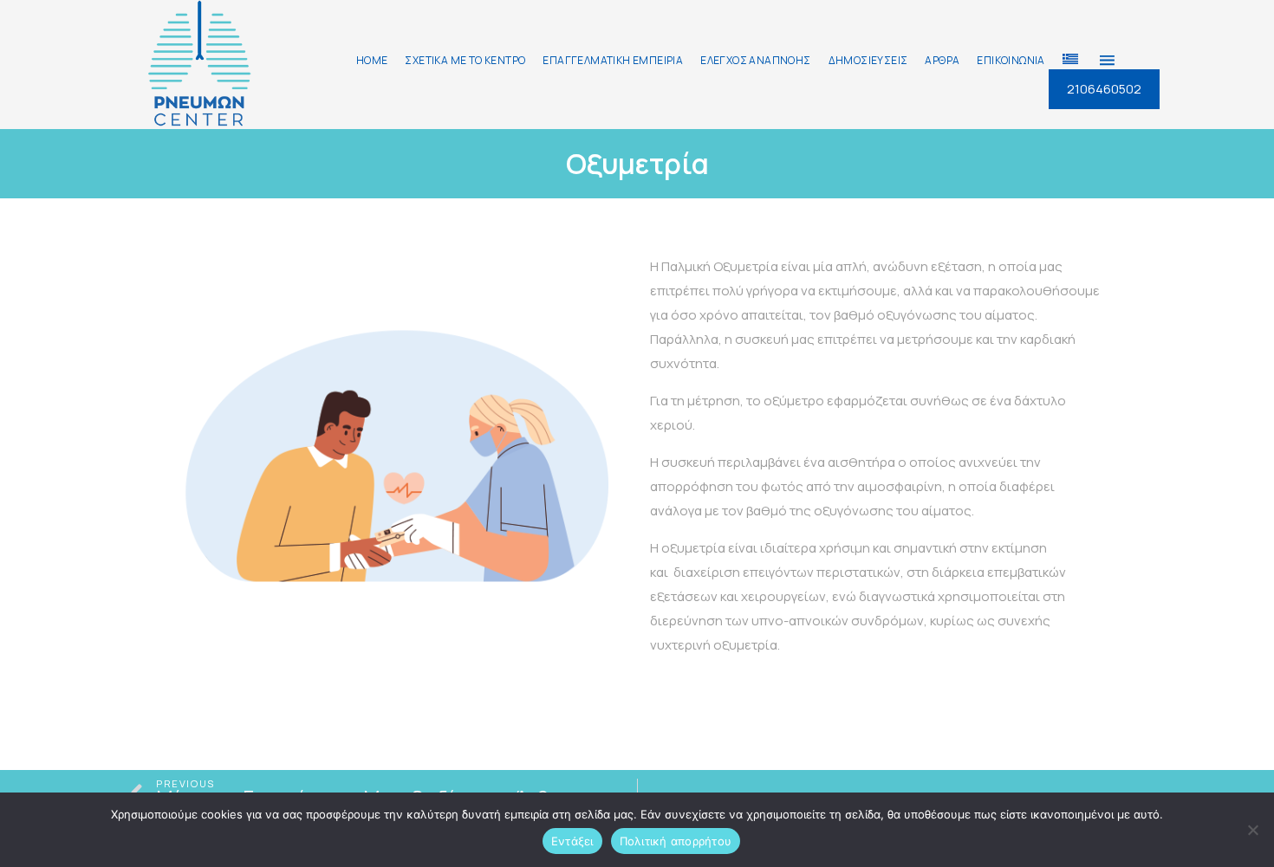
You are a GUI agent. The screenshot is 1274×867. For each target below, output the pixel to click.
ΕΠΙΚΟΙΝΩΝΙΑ (1010, 60)
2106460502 (1104, 89)
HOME (372, 60)
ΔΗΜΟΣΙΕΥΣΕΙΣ (868, 60)
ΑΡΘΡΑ (942, 60)
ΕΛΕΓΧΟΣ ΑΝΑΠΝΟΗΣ (755, 60)
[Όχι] (1252, 829)
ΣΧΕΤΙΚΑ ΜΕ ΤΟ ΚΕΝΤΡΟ (465, 60)
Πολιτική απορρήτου (676, 841)
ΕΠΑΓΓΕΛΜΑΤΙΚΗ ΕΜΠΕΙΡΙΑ (613, 60)
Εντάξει (572, 841)
